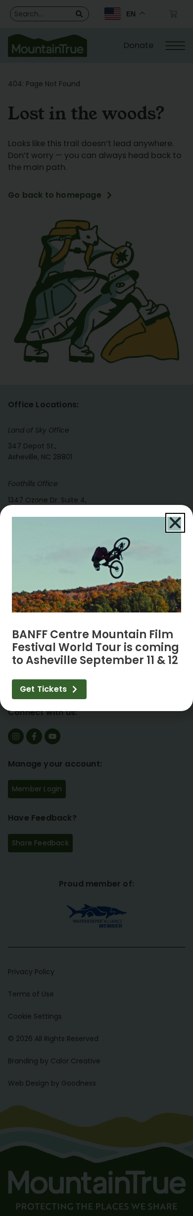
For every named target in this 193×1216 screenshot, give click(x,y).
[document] (96, 608)
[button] (175, 523)
